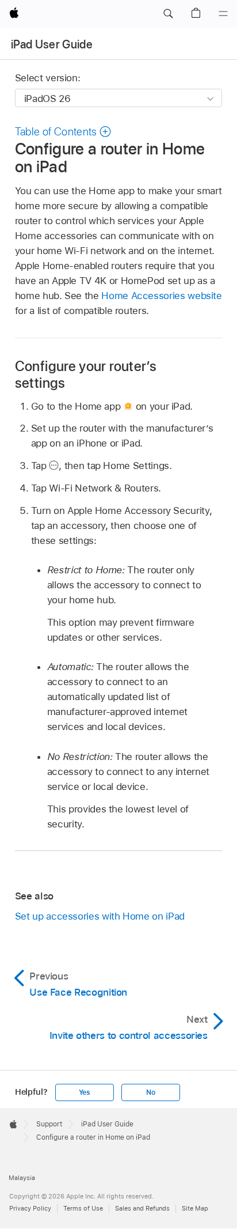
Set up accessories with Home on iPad (100, 916)
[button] (168, 14)
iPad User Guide (52, 44)
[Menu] (223, 14)
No (150, 1092)
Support (49, 1124)
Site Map (195, 1208)
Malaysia (22, 1178)
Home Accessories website (161, 295)
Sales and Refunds (142, 1208)
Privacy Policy (30, 1208)
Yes (84, 1092)
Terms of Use (83, 1208)
